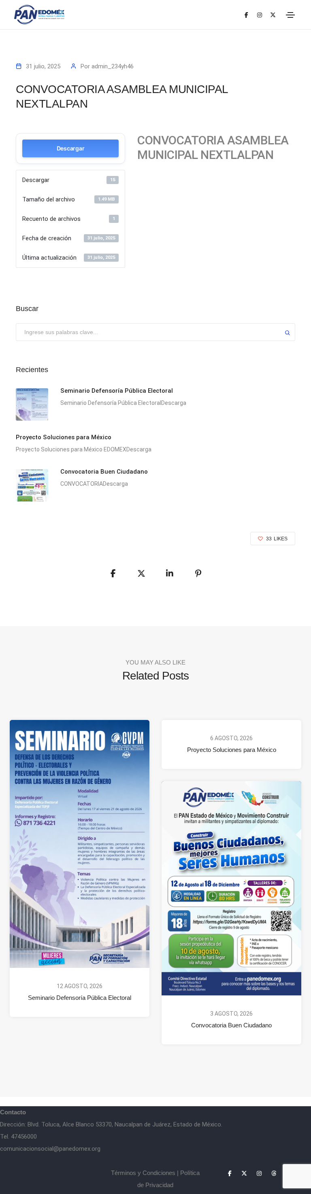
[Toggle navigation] (290, 15)
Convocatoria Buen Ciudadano (231, 1025)
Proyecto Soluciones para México (231, 749)
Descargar (70, 148)
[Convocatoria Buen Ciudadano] (32, 485)
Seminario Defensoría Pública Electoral (79, 998)
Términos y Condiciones (143, 1172)
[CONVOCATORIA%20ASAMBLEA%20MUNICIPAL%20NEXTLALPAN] (113, 573)
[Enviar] (287, 334)
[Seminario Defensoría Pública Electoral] (32, 404)
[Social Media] (246, 15)
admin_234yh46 (113, 66)
